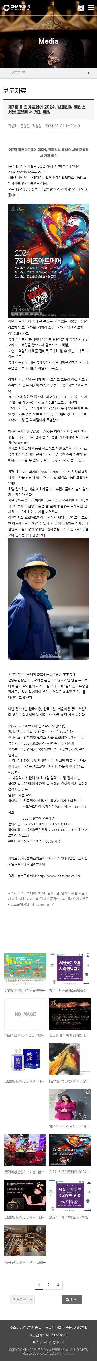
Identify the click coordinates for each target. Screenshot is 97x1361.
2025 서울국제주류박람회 (67, 991)
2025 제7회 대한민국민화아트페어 (29, 991)
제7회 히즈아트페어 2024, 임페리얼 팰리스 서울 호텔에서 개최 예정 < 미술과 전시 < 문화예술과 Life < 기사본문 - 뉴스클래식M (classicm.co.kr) (48, 898)
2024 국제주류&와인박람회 (69, 1217)
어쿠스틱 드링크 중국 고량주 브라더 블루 (34, 1036)
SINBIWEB (66, 1354)
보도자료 (18, 73)
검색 (74, 1299)
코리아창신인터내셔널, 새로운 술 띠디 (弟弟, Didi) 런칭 (44, 1081)
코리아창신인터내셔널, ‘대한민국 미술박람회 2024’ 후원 (45, 1217)
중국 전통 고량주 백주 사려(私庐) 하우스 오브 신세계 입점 (46, 1263)
